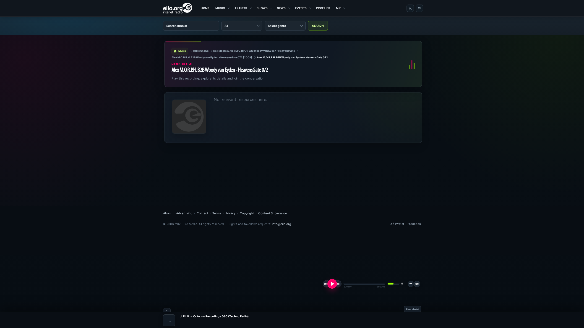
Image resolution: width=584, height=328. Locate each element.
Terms (216, 213)
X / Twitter (397, 224)
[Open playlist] (411, 284)
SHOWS (262, 8)
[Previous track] (326, 283)
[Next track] (338, 283)
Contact (202, 213)
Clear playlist (412, 309)
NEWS (281, 8)
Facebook (414, 224)
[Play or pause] (332, 284)
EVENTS (301, 8)
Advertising (184, 213)
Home (205, 8)
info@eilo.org (281, 224)
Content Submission (272, 213)
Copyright (247, 213)
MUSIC (220, 8)
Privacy (230, 213)
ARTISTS (241, 8)
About (167, 213)
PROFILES (323, 8)
